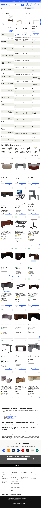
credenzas (10, 417)
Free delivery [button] (31, 181)
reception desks (9, 415)
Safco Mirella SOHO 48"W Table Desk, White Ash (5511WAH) (35, 26)
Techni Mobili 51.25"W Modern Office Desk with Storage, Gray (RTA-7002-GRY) (20, 173)
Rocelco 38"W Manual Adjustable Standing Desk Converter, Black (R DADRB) (20, 294)
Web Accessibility (33, 478)
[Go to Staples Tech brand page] (27, 450)
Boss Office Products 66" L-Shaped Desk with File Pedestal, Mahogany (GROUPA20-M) (33, 263)
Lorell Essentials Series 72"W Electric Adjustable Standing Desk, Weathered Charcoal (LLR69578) (33, 355)
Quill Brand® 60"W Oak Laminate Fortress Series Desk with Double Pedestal (33, 387)
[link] (12, 158)
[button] (40, 1)
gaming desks (11, 418)
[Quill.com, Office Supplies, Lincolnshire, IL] (4, 498)
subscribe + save (14, 475)
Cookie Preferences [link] (28, 501)
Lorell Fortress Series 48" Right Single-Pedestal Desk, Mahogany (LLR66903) (6, 294)
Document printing (14, 481)
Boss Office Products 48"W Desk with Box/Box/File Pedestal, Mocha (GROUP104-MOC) (20, 263)
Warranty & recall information (4, 482)
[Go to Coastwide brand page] (8, 450)
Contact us (3, 485)
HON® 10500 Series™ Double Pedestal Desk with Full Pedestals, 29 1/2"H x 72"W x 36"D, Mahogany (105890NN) (20, 325)
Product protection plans (15, 487)
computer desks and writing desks (12, 416)
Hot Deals (16, 8)
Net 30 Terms (13, 477)
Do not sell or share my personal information (19, 503)
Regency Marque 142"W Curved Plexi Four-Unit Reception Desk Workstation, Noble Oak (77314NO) (7, 173)
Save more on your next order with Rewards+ (20, 1)
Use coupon (30, 459)
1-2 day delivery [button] (18, 365)
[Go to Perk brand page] (18, 450)
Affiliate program (14, 490)
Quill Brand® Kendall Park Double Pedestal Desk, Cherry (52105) (20, 355)
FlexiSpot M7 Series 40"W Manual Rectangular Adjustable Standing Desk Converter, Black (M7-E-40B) (20, 232)
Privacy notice (15, 501)
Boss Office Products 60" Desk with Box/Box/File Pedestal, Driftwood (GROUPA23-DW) (6, 325)
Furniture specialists (14, 485)
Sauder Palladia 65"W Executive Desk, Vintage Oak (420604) (20, 387)
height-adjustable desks (11, 413)
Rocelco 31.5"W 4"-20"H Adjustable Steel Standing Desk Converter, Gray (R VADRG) (20, 203)
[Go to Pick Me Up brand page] (13, 450)
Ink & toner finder (24, 472)
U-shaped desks (15, 414)
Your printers (23, 474)
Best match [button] (36, 155)
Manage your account (5, 474)
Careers (32, 476)
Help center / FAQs (5, 478)
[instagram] (16, 465)
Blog (31, 472)
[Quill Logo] (4, 4)
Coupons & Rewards (10, 8)
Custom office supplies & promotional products (15, 479)
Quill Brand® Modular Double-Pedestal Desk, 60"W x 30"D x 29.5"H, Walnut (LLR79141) (7, 263)
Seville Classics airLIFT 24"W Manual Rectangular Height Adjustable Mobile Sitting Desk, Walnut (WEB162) (33, 232)
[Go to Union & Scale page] (32, 450)
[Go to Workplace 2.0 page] (37, 450)
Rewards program (14, 472)
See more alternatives (11, 31)
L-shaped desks (8, 414)
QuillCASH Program (14, 474)
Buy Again (20, 8)
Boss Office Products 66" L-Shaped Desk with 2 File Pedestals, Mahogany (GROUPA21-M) (33, 294)
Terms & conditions (8, 501)
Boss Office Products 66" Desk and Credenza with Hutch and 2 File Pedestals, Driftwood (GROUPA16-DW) (6, 387)
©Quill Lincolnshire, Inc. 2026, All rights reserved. (14, 498)
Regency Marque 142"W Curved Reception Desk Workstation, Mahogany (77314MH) (33, 173)
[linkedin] (19, 465)
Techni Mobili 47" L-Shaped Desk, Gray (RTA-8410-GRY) (33, 203)
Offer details (18, 240)
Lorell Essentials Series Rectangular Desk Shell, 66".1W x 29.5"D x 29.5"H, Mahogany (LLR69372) (6, 232)
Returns (3, 472)
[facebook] (21, 465)
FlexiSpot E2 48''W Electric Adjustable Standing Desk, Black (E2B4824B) (6, 355)
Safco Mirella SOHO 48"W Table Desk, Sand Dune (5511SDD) (27, 27)
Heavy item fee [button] (18, 37)
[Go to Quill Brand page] (4, 450)
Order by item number (24, 475)
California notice (21, 501)
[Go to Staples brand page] (22, 450)
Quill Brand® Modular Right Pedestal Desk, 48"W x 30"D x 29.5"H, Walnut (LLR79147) (34, 325)
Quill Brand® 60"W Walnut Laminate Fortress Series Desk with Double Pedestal (6, 203)
